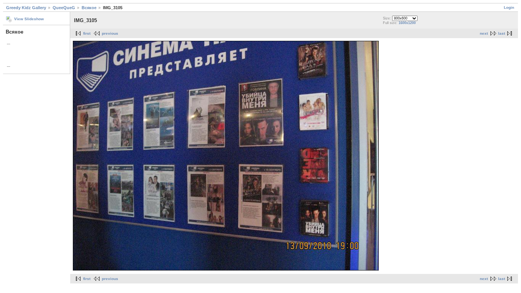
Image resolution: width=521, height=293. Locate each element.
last (501, 33)
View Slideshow (29, 19)
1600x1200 (407, 23)
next (484, 33)
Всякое (89, 7)
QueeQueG (64, 7)
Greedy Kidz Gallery (26, 7)
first (86, 33)
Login (509, 7)
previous (110, 33)
